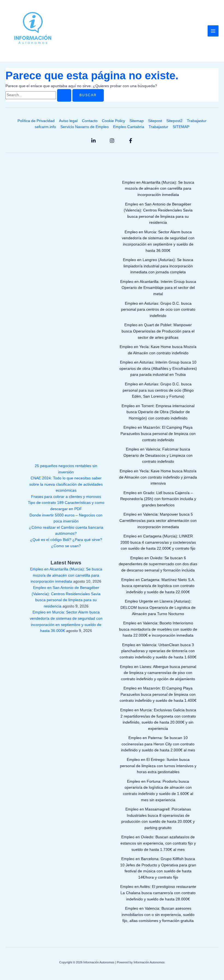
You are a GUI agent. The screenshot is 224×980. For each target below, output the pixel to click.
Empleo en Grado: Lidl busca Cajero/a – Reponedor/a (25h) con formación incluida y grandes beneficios (158, 499)
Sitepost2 (174, 121)
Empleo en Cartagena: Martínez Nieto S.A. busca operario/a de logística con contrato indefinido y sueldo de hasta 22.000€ (158, 586)
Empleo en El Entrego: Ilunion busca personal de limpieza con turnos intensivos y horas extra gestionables (158, 766)
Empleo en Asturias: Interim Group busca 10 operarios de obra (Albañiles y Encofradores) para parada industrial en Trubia (158, 368)
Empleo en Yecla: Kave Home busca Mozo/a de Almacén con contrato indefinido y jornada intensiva (158, 477)
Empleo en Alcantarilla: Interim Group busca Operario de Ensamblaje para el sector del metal (158, 288)
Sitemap (136, 121)
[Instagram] (112, 140)
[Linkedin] (93, 140)
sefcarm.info (45, 127)
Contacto (90, 121)
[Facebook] (130, 140)
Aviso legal (68, 121)
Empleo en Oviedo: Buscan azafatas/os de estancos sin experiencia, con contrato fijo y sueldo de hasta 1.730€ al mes (158, 843)
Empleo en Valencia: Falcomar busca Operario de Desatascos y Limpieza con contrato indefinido (158, 455)
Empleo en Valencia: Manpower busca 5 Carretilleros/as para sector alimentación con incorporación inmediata (158, 520)
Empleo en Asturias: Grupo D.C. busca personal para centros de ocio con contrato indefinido (158, 309)
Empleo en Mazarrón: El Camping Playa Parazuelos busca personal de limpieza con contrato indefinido (158, 433)
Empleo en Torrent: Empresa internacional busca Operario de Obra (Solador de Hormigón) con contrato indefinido (158, 412)
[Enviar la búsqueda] (64, 95)
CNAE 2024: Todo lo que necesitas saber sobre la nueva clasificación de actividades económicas (66, 484)
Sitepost (155, 121)
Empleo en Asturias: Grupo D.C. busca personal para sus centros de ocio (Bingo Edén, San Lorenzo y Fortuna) (158, 390)
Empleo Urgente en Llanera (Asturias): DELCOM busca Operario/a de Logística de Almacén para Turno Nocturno (158, 607)
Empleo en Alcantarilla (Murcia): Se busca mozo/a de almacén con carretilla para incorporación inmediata (66, 575)
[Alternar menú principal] (213, 31)
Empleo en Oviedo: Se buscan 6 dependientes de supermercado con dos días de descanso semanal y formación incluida (158, 564)
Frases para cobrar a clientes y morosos (66, 497)
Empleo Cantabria (128, 127)
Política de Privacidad (36, 121)
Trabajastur (197, 121)
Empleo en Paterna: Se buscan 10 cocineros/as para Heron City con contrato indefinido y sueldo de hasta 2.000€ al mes (158, 744)
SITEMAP (181, 127)
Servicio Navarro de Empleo (84, 127)
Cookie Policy (113, 121)
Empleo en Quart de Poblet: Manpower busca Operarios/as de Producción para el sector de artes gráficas (158, 331)
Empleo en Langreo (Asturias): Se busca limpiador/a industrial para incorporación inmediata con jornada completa (158, 266)
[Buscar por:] (38, 95)
